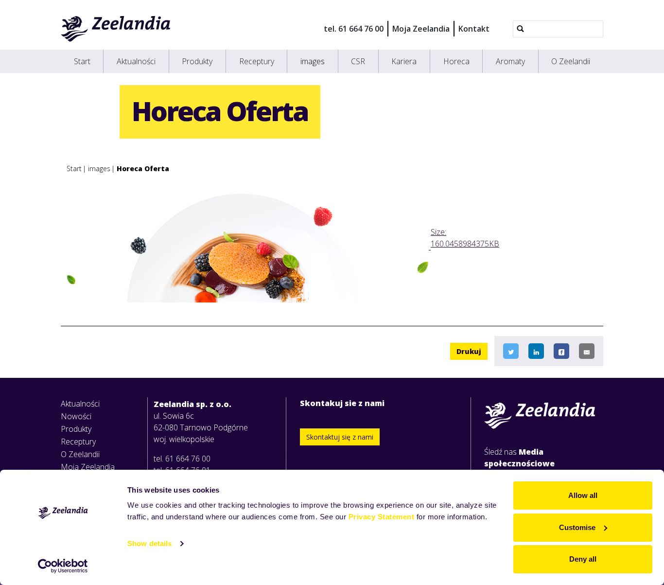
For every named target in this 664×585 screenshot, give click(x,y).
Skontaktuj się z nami (339, 437)
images (312, 61)
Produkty (197, 61)
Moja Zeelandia (421, 28)
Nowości (76, 416)
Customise (577, 527)
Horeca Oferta (143, 168)
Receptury (256, 61)
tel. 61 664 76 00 (354, 28)
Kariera (404, 61)
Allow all (582, 495)
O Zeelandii (570, 61)
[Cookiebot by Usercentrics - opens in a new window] (62, 566)
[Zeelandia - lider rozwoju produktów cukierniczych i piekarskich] (116, 29)
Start (82, 61)
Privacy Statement (382, 517)
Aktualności (136, 61)
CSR (358, 61)
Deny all (582, 559)
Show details (149, 543)
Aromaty (510, 61)
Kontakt (473, 28)
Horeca (456, 61)
